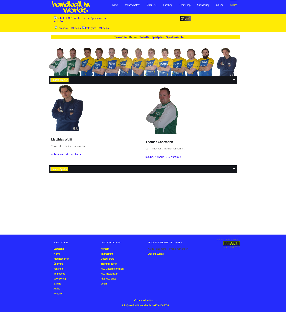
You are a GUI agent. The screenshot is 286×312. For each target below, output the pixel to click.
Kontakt (58, 293)
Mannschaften (132, 4)
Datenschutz (107, 258)
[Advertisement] (143, 199)
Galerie (219, 4)
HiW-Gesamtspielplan (112, 268)
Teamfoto (120, 37)
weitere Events (156, 253)
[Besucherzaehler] (231, 243)
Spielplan (158, 37)
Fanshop (167, 4)
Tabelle (144, 37)
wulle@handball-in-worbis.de (66, 154)
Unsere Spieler (59, 169)
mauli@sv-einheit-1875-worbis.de (163, 156)
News (115, 4)
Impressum (107, 253)
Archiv (233, 4)
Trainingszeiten (109, 263)
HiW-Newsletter (109, 273)
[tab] (143, 80)
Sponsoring (203, 4)
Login (104, 283)
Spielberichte (175, 37)
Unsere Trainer (60, 79)
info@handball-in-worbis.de (136, 305)
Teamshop (185, 4)
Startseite (59, 248)
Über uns (152, 4)
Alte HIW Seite (108, 278)
